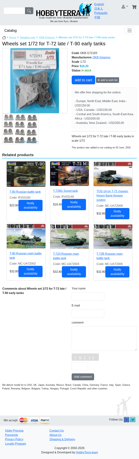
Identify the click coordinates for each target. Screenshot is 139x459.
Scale (75, 61)
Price (75, 66)
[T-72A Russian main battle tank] (69, 236)
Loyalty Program (15, 443)
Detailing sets (27, 37)
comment (77, 322)
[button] (122, 6)
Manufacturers (82, 57)
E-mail (76, 305)
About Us (55, 435)
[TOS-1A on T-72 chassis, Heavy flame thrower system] (113, 173)
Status (76, 70)
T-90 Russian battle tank (25, 191)
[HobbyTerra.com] (64, 8)
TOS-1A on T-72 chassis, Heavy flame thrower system (112, 195)
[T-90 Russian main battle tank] (26, 236)
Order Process (14, 430)
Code (75, 53)
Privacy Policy (14, 439)
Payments (11, 435)
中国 (97, 17)
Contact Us (56, 430)
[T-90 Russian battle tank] (26, 174)
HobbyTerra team (87, 452)
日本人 (98, 8)
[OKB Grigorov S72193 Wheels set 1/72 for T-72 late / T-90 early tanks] (34, 80)
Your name (79, 288)
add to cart (83, 80)
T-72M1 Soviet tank (65, 190)
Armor (12, 37)
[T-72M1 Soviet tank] (69, 173)
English (99, 4)
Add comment (83, 376)
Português (101, 13)
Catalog (10, 30)
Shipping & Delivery (62, 439)
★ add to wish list (107, 80)
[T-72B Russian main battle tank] (113, 236)
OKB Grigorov (47, 37)
